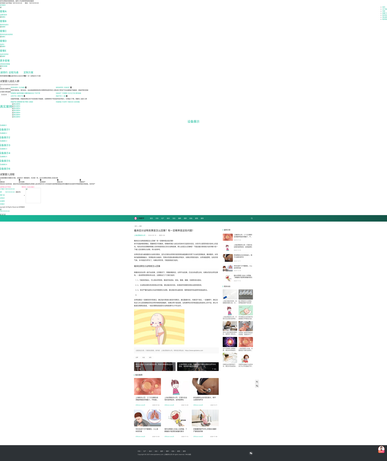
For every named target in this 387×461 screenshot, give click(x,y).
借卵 (185, 218)
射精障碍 (19, 102)
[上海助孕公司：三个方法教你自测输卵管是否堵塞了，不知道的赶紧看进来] (147, 386)
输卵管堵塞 (20, 93)
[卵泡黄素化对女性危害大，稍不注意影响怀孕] (205, 386)
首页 (383, 7)
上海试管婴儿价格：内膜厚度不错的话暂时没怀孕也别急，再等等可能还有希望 (246, 349)
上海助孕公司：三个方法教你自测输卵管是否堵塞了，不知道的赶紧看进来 (147, 398)
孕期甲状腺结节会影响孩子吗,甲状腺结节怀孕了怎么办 (246, 365)
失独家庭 (58, 102)
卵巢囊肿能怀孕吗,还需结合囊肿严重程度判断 (204, 430)
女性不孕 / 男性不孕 (17, 96)
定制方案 (28, 72)
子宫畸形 (65, 93)
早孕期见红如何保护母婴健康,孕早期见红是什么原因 (246, 318)
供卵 (383, 11)
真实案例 (6, 106)
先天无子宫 (71, 93)
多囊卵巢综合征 (29, 93)
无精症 (31, 102)
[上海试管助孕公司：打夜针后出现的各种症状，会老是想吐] (176, 386)
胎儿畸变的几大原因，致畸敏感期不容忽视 (246, 302)
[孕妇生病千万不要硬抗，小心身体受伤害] (147, 418)
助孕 (168, 218)
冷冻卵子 (65, 102)
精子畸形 (25, 102)
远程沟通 (13, 72)
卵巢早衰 (13, 102)
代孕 (157, 218)
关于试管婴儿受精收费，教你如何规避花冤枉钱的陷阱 (230, 349)
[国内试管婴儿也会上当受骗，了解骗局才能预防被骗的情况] (176, 418)
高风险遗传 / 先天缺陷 (18, 87)
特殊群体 (13, 93)
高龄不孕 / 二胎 (61, 96)
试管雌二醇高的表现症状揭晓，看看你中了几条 (246, 333)
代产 (162, 218)
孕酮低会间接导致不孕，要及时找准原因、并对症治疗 (230, 365)
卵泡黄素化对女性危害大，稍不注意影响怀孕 (204, 398)
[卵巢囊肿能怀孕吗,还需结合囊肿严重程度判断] (205, 418)
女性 (150, 357)
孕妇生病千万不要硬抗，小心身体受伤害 (147, 430)
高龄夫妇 (71, 102)
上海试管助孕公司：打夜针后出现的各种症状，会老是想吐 (175, 398)
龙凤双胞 (77, 102)
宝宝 (174, 218)
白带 (137, 357)
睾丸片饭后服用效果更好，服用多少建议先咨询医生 (230, 333)
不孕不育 (37, 93)
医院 (196, 218)
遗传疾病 (78, 93)
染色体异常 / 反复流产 (63, 87)
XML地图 (188, 454)
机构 (190, 218)
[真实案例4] (16, 106)
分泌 (143, 357)
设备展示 (193, 121)
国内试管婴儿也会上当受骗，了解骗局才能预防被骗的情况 (175, 430)
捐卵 (179, 218)
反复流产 (58, 93)
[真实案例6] (16, 104)
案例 (202, 218)
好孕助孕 (3, 5)
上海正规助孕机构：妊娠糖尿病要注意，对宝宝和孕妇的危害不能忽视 (230, 302)
